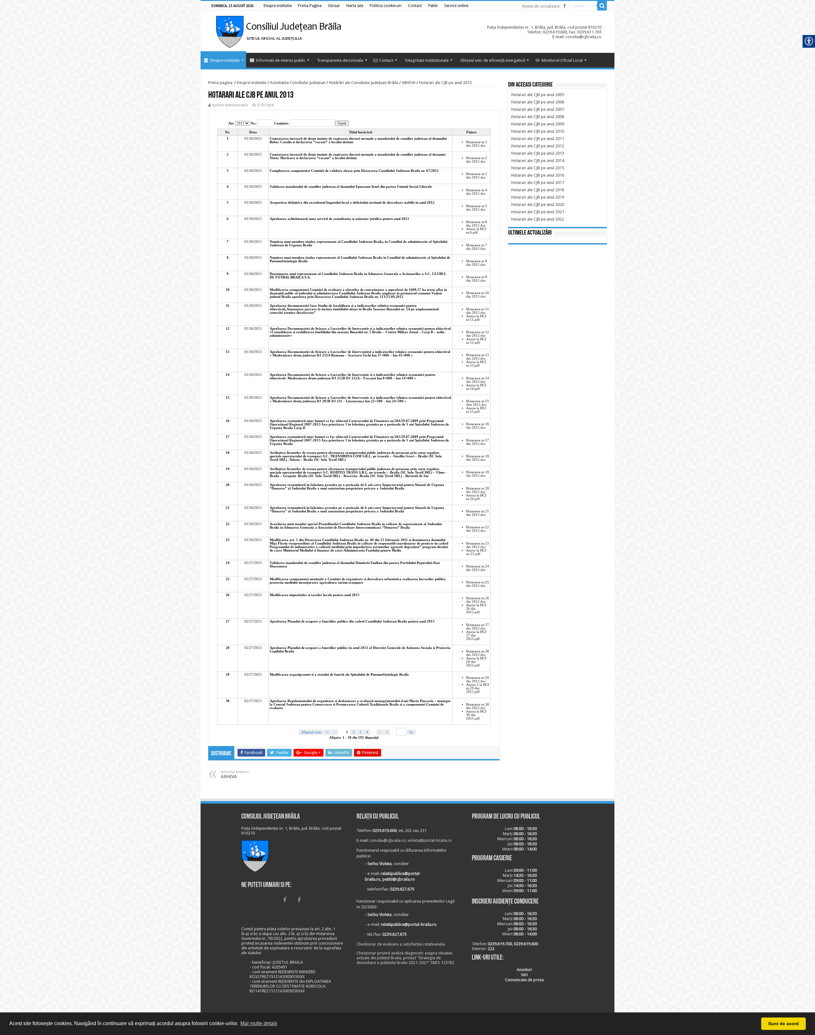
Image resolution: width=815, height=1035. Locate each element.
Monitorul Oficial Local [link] (562, 60)
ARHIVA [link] (408, 82)
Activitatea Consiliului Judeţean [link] (297, 82)
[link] (277, 6)
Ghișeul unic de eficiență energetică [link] (492, 60)
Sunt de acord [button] (783, 1023)
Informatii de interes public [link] (280, 60)
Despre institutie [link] (225, 60)
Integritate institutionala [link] (427, 60)
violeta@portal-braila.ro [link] (430, 840)
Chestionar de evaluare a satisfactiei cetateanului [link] (401, 944)
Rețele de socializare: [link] (541, 6)
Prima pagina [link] (220, 82)
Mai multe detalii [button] (258, 1023)
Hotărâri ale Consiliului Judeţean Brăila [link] (363, 82)
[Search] (602, 6)
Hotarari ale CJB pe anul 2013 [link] (445, 82)
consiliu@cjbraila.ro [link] (388, 840)
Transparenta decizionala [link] (340, 60)
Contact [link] (386, 60)
